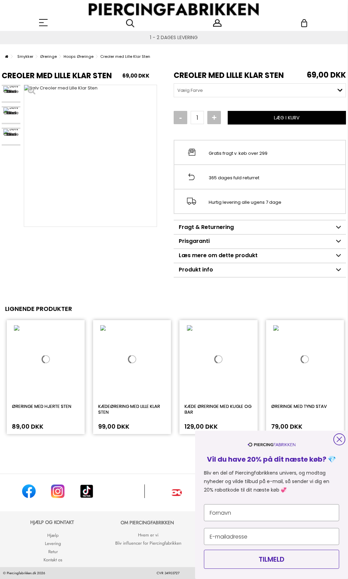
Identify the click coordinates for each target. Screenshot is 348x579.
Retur (53, 551)
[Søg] (130, 23)
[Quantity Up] (214, 118)
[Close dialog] (339, 439)
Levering (53, 543)
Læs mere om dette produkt (218, 255)
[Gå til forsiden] (6, 56)
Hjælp (52, 535)
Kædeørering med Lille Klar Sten (129, 409)
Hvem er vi (148, 535)
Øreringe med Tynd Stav (299, 406)
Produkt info (196, 270)
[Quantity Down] (180, 118)
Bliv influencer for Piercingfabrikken (148, 543)
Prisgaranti (194, 241)
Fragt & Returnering (206, 227)
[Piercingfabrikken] (174, 9)
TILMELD (271, 559)
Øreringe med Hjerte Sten (41, 406)
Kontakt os (53, 560)
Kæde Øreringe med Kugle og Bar (218, 409)
